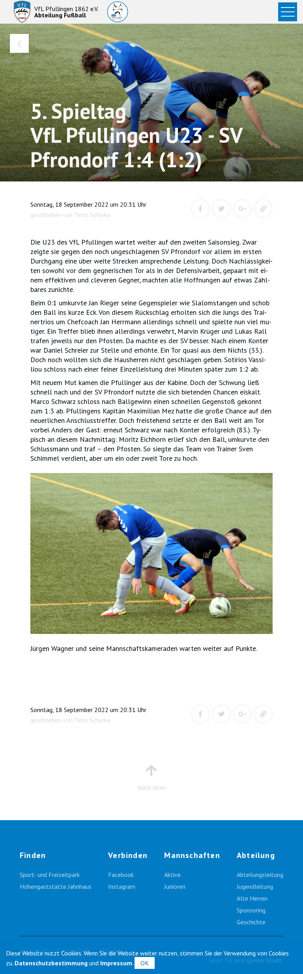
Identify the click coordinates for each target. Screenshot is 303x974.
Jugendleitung (255, 886)
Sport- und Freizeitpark (50, 875)
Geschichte (251, 922)
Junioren (174, 886)
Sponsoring (251, 910)
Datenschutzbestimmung (51, 963)
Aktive (172, 875)
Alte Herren (252, 898)
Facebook (121, 875)
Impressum (116, 963)
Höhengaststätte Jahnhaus (56, 886)
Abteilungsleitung (260, 875)
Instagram (121, 886)
